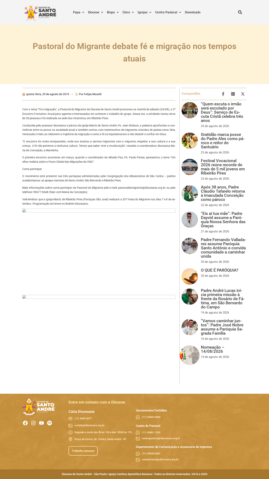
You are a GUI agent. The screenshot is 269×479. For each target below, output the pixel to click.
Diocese (93, 12)
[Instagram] (33, 423)
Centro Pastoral (166, 12)
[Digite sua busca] (240, 12)
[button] (78, 12)
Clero (126, 12)
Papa (76, 12)
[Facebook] (25, 423)
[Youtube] (41, 423)
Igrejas (142, 12)
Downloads (192, 12)
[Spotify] (49, 423)
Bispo (111, 12)
